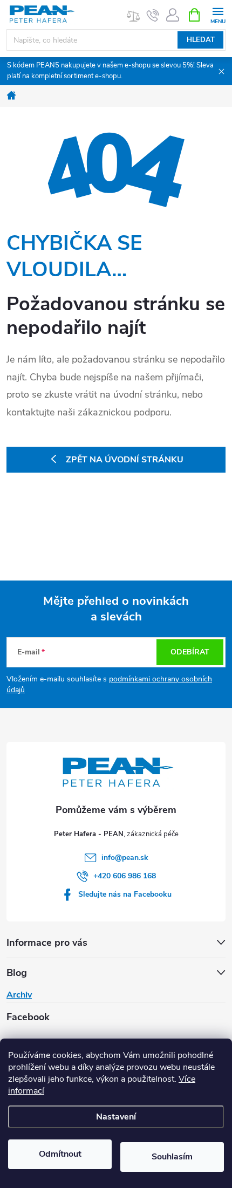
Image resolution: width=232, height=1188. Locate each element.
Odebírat (189, 652)
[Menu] (217, 14)
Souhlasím (172, 1157)
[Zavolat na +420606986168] (153, 15)
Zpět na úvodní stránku (124, 460)
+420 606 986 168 (124, 876)
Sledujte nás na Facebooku (125, 894)
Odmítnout (60, 1154)
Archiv (19, 995)
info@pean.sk (124, 857)
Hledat (201, 40)
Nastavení (116, 1117)
